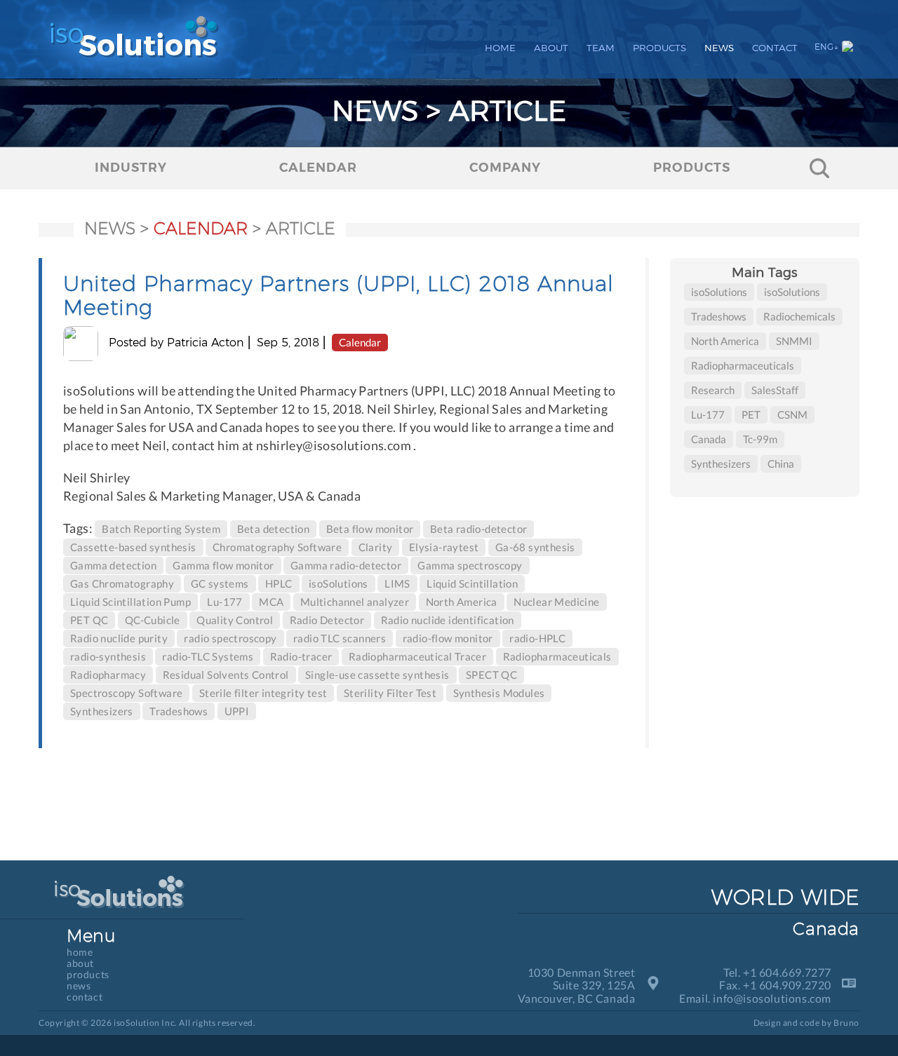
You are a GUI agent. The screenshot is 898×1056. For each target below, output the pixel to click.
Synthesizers (101, 711)
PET (751, 414)
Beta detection (273, 528)
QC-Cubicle (152, 620)
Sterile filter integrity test (263, 692)
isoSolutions (338, 583)
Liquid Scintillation (472, 583)
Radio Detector (327, 620)
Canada (708, 439)
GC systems (220, 583)
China (781, 463)
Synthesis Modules (499, 692)
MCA (271, 601)
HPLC (279, 583)
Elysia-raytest (444, 547)
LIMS (397, 583)
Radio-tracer (301, 656)
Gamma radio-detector (345, 565)
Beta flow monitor (370, 528)
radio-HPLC (537, 638)
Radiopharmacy (108, 674)
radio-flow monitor (448, 638)
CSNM (792, 414)
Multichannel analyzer (354, 601)
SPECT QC (491, 674)
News (719, 47)
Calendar (360, 342)
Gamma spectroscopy (469, 565)
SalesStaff (774, 390)
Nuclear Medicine (556, 601)
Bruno (846, 1023)
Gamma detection (113, 565)
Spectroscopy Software (126, 692)
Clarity (375, 547)
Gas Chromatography (122, 583)
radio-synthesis (108, 656)
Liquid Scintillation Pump (130, 601)
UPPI (237, 711)
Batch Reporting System (161, 528)
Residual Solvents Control (226, 674)
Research (713, 390)
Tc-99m (760, 439)
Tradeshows (178, 711)
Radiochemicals (799, 316)
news (109, 228)
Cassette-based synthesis (133, 547)
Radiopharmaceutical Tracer (417, 656)
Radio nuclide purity (119, 638)
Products (659, 47)
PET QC (89, 620)
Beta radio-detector (479, 528)
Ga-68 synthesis (535, 547)
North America (461, 601)
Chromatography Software (277, 547)
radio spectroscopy (230, 638)
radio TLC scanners (339, 638)
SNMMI (794, 340)
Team (601, 47)
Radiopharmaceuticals (557, 656)
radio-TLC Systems (207, 656)
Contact (775, 47)
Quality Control (234, 620)
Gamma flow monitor (223, 565)
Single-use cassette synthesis (377, 674)
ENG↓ (826, 46)
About (551, 47)
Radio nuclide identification (447, 620)
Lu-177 (224, 601)
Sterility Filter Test (390, 692)
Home (500, 47)
